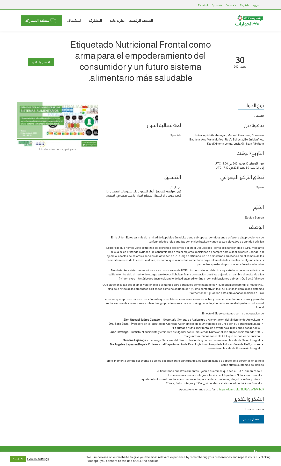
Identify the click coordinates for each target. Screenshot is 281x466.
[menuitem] (141, 20)
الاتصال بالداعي (41, 62)
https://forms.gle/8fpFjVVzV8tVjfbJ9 (241, 389)
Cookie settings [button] (38, 459)
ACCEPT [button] (18, 458)
